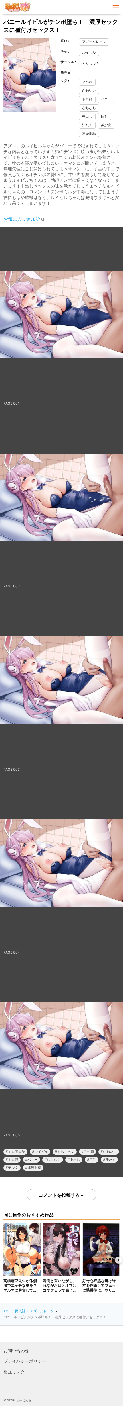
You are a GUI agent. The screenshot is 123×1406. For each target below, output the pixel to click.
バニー (106, 99)
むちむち (89, 108)
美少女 (106, 125)
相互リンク (14, 1371)
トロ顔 (87, 99)
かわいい (89, 90)
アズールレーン (94, 42)
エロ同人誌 (16, 1151)
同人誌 (20, 1311)
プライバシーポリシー (24, 1361)
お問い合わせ (16, 1350)
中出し (87, 116)
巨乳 (104, 116)
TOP (7, 1311)
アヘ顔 (87, 82)
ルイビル (89, 52)
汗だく (87, 125)
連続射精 (89, 133)
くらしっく (90, 63)
